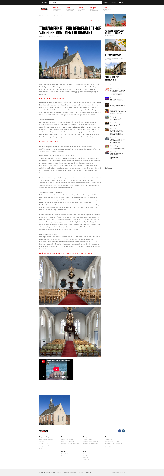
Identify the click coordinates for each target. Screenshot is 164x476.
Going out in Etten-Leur (67, 441)
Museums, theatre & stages (113, 441)
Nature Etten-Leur (110, 447)
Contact (41, 449)
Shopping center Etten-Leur (90, 441)
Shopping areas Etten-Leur (90, 443)
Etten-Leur (43, 2)
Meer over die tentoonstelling (49, 142)
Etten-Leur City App (44, 445)
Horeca (63, 437)
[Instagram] (123, 430)
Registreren (113, 2)
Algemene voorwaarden (70, 472)
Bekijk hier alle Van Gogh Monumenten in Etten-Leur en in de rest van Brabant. (65, 253)
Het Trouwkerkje (113, 55)
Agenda (63, 451)
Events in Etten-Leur (66, 454)
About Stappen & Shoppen (46, 439)
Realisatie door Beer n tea (118, 472)
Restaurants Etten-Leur (67, 439)
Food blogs (86, 455)
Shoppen (86, 437)
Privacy (59, 472)
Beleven (107, 437)
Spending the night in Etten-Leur (70, 443)
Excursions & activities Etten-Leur (114, 443)
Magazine (42, 441)
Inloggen (106, 2)
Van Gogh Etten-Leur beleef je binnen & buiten (114, 33)
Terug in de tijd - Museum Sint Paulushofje (112, 79)
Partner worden (43, 443)
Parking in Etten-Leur (89, 445)
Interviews (86, 459)
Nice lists (85, 457)
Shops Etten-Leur (88, 439)
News (84, 451)
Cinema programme (66, 455)
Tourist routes (109, 445)
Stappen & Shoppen (45, 437)
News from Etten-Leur (89, 454)
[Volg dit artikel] (91, 21)
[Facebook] (119, 430)
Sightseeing (108, 439)
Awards (41, 447)
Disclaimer (80, 472)
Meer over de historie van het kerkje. (51, 98)
